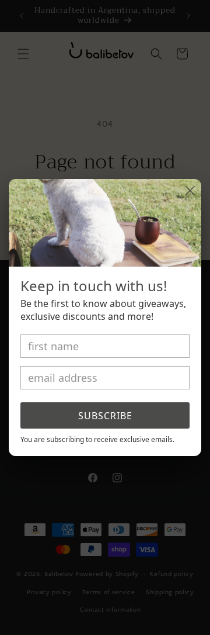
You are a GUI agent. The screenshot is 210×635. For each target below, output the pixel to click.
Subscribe (105, 415)
